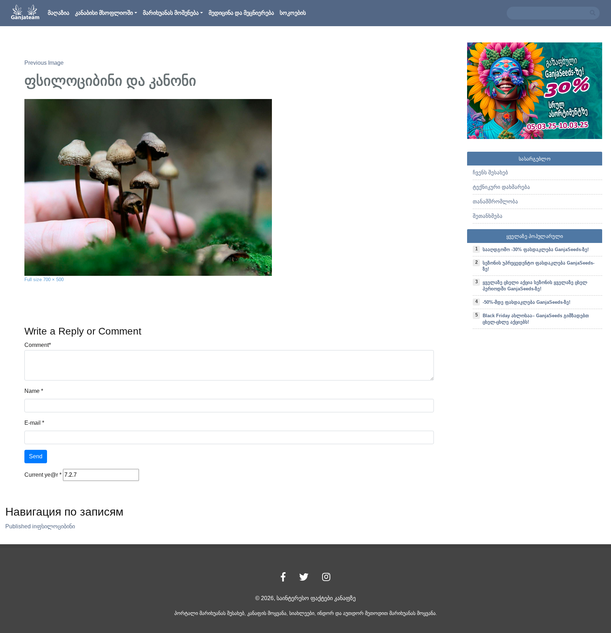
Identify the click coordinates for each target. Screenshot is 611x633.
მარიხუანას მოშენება (171, 13)
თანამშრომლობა (495, 201)
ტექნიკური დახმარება (501, 187)
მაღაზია (58, 13)
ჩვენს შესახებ (490, 172)
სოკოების (293, 13)
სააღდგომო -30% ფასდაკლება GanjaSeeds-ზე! (536, 249)
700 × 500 (53, 279)
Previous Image (44, 63)
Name (32, 391)
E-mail (32, 423)
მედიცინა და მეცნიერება (241, 13)
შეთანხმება (487, 216)
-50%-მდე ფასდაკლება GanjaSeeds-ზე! (526, 302)
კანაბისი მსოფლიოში (104, 13)
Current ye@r (43, 475)
